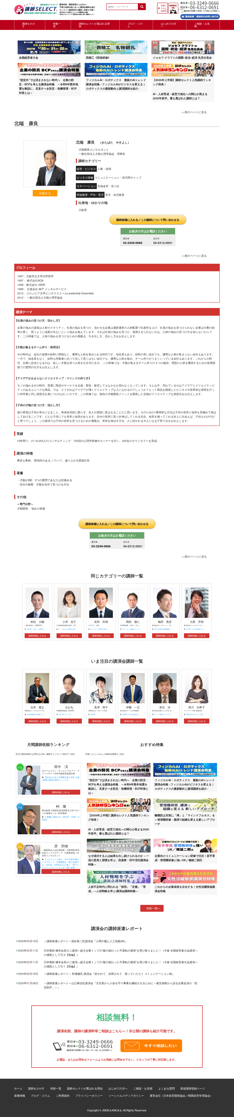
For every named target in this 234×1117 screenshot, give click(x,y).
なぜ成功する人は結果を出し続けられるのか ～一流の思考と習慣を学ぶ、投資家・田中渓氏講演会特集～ (118, 860)
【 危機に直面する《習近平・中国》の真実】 (60, 818)
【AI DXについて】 (65, 714)
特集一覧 (57, 25)
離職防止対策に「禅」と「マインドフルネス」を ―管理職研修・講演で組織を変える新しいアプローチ (185, 819)
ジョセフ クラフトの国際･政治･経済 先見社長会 (182, 57)
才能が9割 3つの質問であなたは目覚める (46, 480)
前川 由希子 (196, 707)
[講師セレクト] (36, 11)
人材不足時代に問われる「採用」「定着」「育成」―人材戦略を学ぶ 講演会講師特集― (117, 889)
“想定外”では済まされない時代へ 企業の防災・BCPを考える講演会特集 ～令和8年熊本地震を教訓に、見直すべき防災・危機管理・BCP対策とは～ (48, 86)
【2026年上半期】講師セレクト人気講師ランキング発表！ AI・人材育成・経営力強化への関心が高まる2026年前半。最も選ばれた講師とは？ (182, 89)
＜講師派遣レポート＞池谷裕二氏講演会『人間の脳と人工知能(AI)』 (85, 941)
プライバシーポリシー (89, 1095)
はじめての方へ (168, 25)
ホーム (18, 1088)
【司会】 (93, 714)
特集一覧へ (153, 908)
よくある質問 (166, 1088)
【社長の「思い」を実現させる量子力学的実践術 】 (44, 629)
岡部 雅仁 (133, 622)
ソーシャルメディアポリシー (126, 1095)
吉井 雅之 (37, 707)
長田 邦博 (101, 622)
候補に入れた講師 (164, 8)
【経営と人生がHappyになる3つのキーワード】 (138, 714)
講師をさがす (28, 25)
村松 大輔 (37, 622)
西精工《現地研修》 (98, 57)
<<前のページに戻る (194, 112)
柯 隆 (63, 806)
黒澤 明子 (101, 707)
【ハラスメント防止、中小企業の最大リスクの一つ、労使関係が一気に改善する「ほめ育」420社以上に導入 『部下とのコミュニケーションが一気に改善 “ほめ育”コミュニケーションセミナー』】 (60, 866)
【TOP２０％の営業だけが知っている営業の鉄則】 (203, 629)
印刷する (45, 193)
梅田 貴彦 (165, 622)
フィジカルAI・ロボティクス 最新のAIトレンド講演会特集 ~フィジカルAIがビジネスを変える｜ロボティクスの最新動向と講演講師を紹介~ (116, 84)
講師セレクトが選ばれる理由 (94, 25)
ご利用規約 (63, 1095)
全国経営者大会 (28, 57)
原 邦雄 (61, 845)
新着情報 (19, 1095)
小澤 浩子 (69, 622)
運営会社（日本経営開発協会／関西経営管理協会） (181, 1095)
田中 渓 (61, 766)
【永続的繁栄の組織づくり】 (36, 714)
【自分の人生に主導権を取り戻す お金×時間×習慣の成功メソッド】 (60, 778)
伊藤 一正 (133, 707)
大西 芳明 (197, 622)
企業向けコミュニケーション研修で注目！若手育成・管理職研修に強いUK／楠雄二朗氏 (185, 858)
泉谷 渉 (164, 707)
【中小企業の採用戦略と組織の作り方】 (167, 629)
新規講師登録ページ (192, 1088)
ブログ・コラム (135, 25)
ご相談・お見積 (202, 25)
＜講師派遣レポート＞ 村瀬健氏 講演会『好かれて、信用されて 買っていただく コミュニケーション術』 (109, 973)
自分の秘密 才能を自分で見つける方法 (44, 484)
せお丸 (69, 707)
